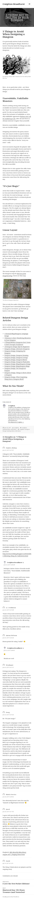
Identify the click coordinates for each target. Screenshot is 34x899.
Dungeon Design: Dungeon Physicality (17, 362)
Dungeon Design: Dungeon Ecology (16, 357)
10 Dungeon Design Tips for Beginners (17, 346)
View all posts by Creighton (15, 422)
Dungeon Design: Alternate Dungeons (17, 349)
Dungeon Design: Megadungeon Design (17, 364)
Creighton (16, 428)
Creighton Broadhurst (14, 4)
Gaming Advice (6, 429)
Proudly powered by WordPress (11, 897)
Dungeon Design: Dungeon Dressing (16, 355)
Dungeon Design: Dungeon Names (15, 360)
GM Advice (14, 429)
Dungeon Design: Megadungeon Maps (17, 366)
